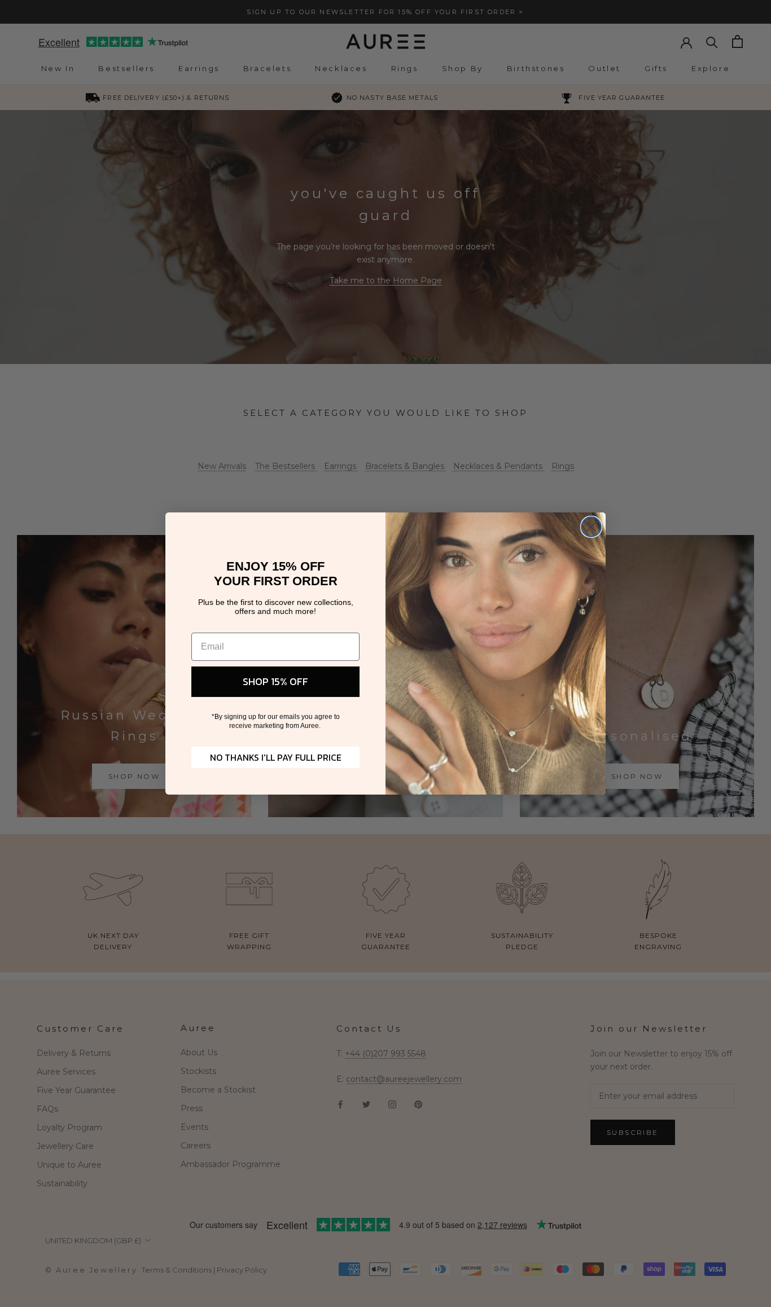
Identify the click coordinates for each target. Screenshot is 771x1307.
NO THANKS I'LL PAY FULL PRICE (275, 757)
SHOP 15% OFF (275, 681)
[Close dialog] (591, 527)
